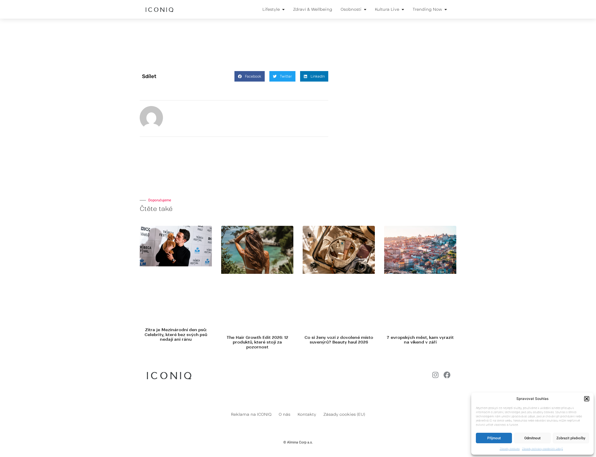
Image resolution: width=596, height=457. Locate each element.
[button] (586, 398)
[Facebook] (447, 374)
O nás (284, 414)
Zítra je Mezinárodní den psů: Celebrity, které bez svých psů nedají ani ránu (176, 334)
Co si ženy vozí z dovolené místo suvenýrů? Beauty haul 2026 (339, 340)
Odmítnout (532, 438)
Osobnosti (351, 9)
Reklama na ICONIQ (251, 414)
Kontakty (307, 414)
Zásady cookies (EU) (344, 414)
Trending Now (427, 9)
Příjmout (494, 438)
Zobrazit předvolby (570, 438)
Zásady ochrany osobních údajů (542, 448)
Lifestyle (271, 9)
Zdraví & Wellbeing (312, 9)
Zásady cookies (510, 448)
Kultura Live (387, 9)
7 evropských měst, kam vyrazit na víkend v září (420, 340)
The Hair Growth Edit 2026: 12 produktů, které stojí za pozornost (257, 342)
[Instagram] (435, 374)
